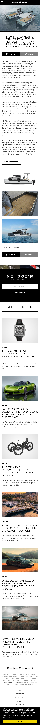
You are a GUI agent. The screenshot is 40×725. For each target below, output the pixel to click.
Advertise (20, 698)
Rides (4, 405)
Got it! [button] (20, 722)
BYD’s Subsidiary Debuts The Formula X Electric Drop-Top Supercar (20, 413)
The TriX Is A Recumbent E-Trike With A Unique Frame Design (18, 471)
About (20, 690)
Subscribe (20, 293)
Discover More (11, 162)
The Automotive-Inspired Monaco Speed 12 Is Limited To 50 (18, 355)
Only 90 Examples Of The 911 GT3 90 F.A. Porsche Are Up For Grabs (19, 585)
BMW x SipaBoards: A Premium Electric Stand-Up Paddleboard (18, 643)
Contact (20, 694)
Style (4, 347)
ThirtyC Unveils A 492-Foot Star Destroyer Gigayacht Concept (19, 528)
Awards (20, 705)
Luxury (5, 521)
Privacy (20, 701)
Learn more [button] (7, 717)
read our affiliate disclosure (11, 682)
